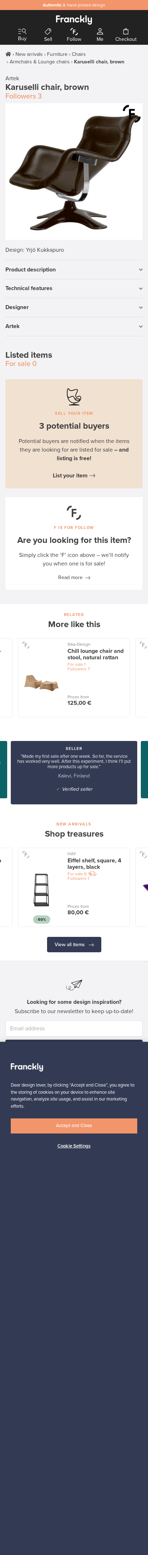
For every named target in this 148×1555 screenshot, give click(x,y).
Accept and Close (74, 1125)
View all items (70, 945)
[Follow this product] (132, 114)
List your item (70, 475)
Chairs (79, 54)
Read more (70, 577)
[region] (74, 1298)
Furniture (57, 54)
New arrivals (29, 54)
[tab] (74, 269)
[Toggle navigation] (22, 31)
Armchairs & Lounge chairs (40, 62)
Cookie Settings (74, 1146)
